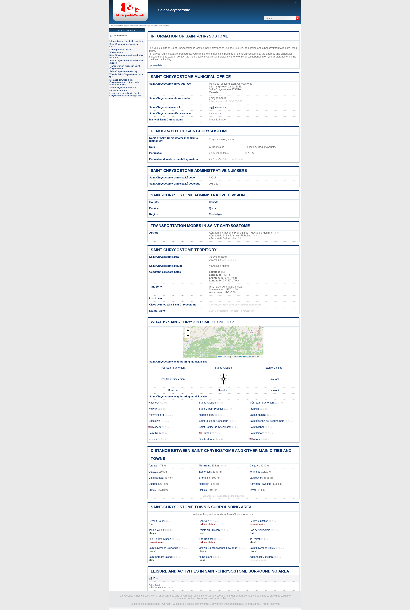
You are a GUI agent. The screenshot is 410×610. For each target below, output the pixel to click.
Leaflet (223, 356)
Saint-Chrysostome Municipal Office (191, 76)
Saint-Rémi (154, 433)
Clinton (207, 433)
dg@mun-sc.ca (217, 107)
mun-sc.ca (215, 113)
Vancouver (256, 477)
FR (299, 2)
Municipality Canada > (121, 26)
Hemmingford (156, 414)
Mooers (156, 427)
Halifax (203, 490)
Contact (166, 603)
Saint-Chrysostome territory (184, 250)
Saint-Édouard (207, 439)
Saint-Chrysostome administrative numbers (199, 170)
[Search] (297, 18)
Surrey (152, 490)
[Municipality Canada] (130, 16)
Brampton (204, 477)
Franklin (173, 390)
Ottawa (152, 471)
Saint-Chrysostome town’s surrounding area (201, 507)
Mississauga (155, 477)
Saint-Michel (257, 427)
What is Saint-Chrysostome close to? (192, 322)
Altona (257, 439)
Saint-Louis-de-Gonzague (213, 421)
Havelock (274, 379)
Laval (253, 490)
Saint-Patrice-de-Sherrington (215, 427)
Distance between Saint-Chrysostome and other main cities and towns (124, 82)
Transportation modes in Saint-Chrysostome (200, 225)
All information (120, 36)
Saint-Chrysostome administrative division (198, 195)
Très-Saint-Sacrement (172, 367)
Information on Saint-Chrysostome (189, 36)
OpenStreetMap (245, 356)
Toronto (152, 465)
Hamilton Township (260, 483)
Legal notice (137, 603)
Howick (152, 408)
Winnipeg (255, 471)
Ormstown (154, 421)
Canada (213, 202)
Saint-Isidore (257, 433)
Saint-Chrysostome (174, 10)
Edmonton (205, 471)
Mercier (152, 439)
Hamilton (204, 483)
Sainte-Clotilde (223, 367)
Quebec (134, 26)
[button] (187, 330)
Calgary (254, 465)
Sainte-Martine (258, 414)
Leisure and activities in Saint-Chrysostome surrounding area (220, 571)
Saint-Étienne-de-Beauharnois (267, 421)
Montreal (204, 465)
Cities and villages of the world (190, 603)
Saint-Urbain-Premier (211, 408)
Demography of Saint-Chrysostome (190, 131)
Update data (155, 65)
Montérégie (145, 26)
